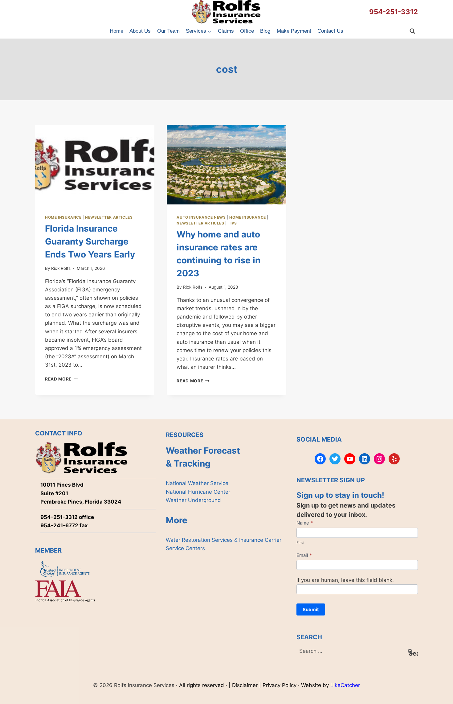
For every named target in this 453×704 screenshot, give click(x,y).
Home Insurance (63, 217)
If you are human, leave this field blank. (345, 580)
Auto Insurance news (201, 217)
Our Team (168, 31)
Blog (265, 31)
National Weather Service (197, 483)
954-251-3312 (393, 12)
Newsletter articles (109, 217)
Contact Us (330, 31)
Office (247, 31)
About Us (140, 31)
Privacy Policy (279, 685)
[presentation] (94, 164)
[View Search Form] (412, 31)
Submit (311, 609)
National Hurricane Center (198, 492)
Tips (232, 223)
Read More (61, 379)
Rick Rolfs (61, 268)
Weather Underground (193, 500)
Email (304, 555)
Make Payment (294, 31)
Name (304, 523)
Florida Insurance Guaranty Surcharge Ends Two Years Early (90, 241)
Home (116, 31)
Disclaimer (245, 685)
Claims (226, 31)
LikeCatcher (345, 685)
